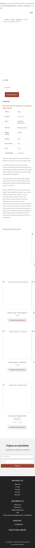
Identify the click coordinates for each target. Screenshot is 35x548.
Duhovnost (19, 19)
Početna (7, 19)
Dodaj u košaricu (12, 94)
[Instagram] (19, 534)
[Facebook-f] (16, 534)
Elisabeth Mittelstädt (21, 122)
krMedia (21, 544)
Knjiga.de (16, 542)
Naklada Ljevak (22, 128)
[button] (25, 12)
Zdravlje (12, 19)
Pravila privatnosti (25, 542)
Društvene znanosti (9, 106)
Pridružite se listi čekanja (17, 320)
